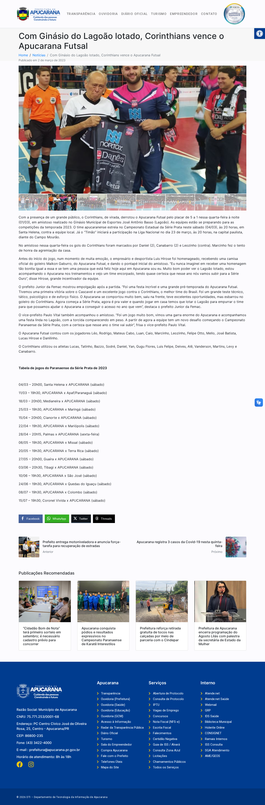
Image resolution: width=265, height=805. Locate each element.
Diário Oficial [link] (134, 14)
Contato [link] (209, 14)
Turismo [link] (159, 14)
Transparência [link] (81, 14)
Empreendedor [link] (184, 14)
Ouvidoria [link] (108, 14)
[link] (259, 33)
